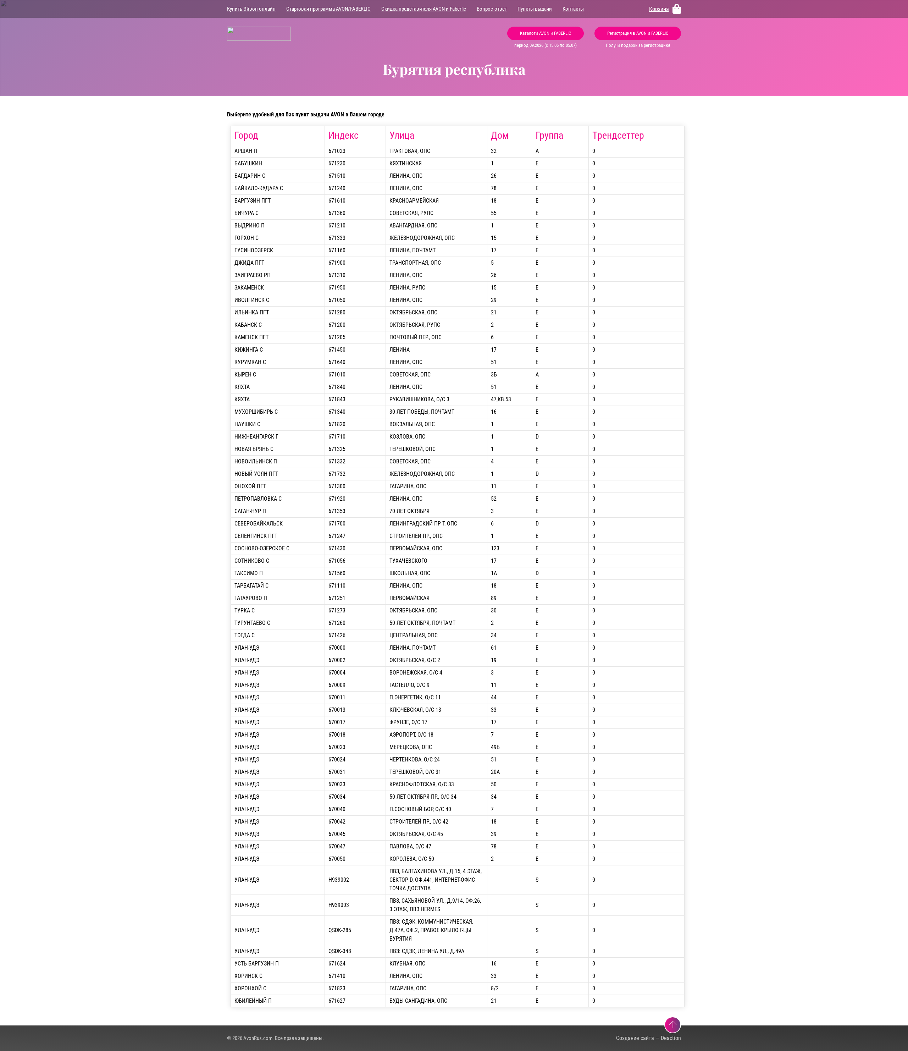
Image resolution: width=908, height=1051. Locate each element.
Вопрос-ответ (492, 9)
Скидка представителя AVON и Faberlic (423, 9)
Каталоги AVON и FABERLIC (545, 33)
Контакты (573, 9)
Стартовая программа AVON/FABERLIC (328, 9)
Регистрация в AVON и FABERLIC (637, 33)
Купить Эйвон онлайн (251, 9)
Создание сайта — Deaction (648, 1038)
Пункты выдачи (534, 9)
